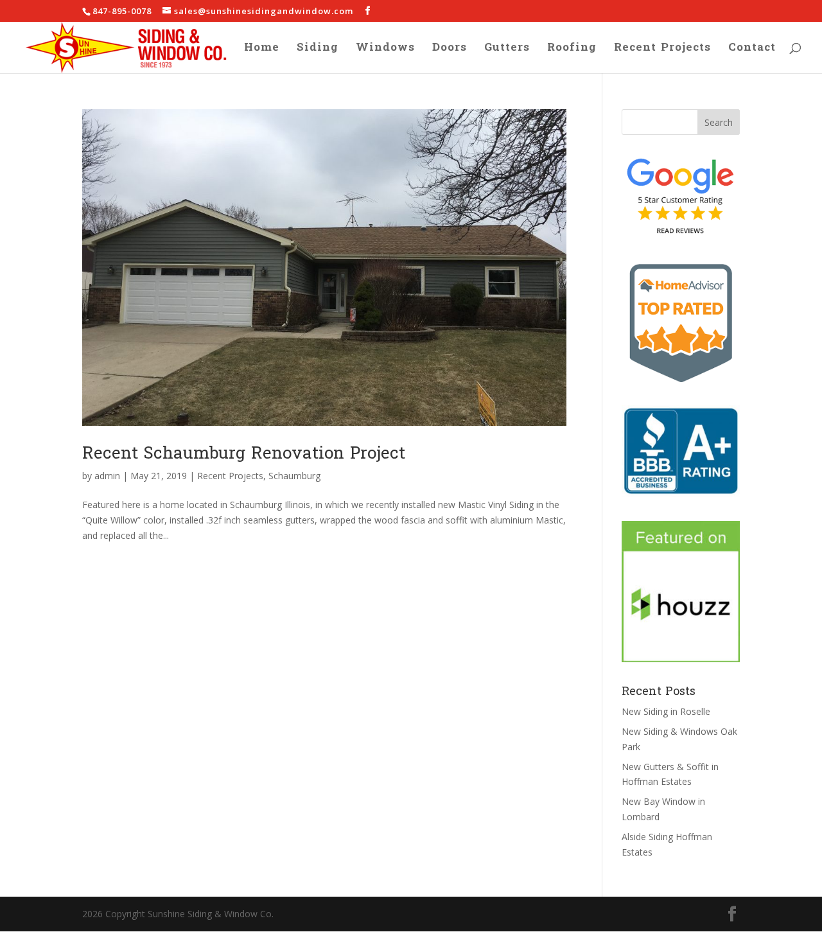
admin (107, 476)
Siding (317, 50)
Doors (449, 50)
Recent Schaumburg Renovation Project (243, 453)
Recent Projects (662, 50)
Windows (385, 50)
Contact (752, 50)
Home (261, 50)
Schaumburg (294, 476)
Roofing (572, 50)
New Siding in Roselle (666, 711)
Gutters (507, 50)
